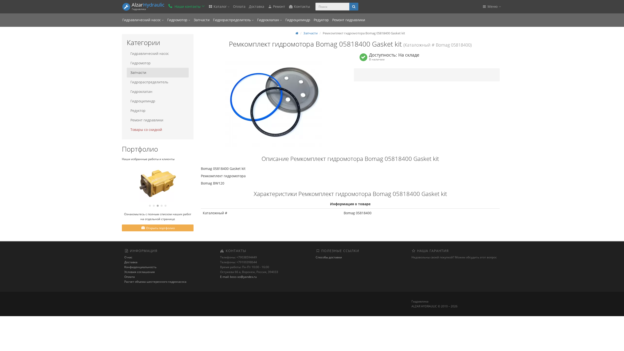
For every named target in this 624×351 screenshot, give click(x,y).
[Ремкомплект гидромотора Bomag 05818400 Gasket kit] (274, 102)
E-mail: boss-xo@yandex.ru (238, 277)
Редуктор (321, 20)
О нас (128, 257)
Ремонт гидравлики (348, 20)
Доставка (256, 6)
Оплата (239, 6)
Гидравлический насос (142, 20)
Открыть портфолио (160, 228)
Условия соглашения (139, 272)
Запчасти (202, 20)
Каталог (220, 6)
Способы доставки (329, 257)
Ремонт (278, 6)
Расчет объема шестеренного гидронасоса (155, 282)
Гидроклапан (268, 20)
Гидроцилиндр (297, 20)
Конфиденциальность (140, 267)
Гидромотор (177, 20)
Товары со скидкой (146, 129)
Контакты (301, 6)
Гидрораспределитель (232, 20)
